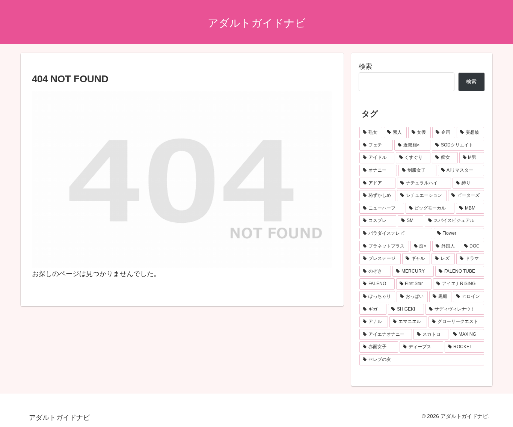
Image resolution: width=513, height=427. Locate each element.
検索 (365, 66)
